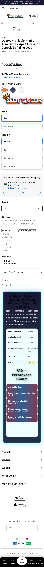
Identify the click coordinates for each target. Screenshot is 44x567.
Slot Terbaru (9, 166)
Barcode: (17, 51)
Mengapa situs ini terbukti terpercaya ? (18, 402)
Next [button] (41, 2)
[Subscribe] (35, 528)
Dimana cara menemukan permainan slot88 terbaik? (18, 410)
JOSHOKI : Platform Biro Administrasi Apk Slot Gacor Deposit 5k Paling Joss (22, 2)
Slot (5, 150)
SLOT (6, 118)
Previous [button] (2, 2)
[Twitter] (7, 286)
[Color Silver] (21, 90)
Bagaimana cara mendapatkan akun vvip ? (21, 394)
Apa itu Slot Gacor (15, 387)
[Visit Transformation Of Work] (22, 104)
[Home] (14, 15)
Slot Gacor (8, 126)
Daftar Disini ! (34, 3)
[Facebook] (3, 286)
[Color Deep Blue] (13, 90)
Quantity (5, 202)
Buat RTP (32, 231)
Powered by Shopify (29, 553)
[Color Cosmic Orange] (4, 90)
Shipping (14, 68)
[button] (3, 16)
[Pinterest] (11, 286)
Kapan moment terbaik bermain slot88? (20, 418)
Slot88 (7, 141)
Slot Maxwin (9, 158)
